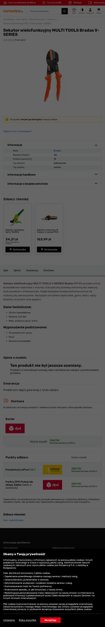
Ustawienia (9, 620)
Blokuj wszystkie (27, 620)
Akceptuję (50, 620)
